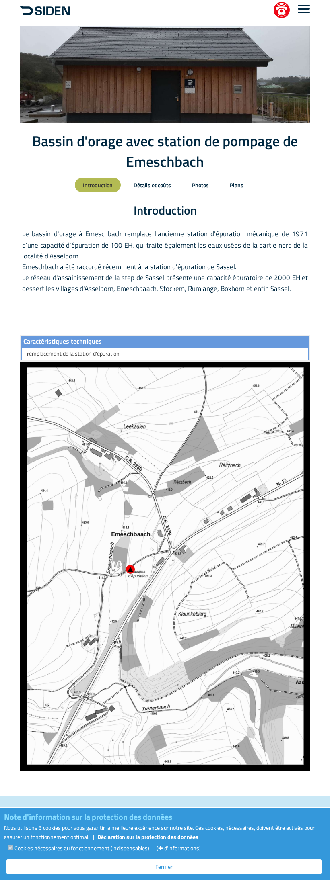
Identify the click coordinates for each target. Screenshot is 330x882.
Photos (200, 185)
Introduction (98, 185)
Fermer (164, 866)
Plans (236, 185)
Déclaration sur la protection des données (147, 837)
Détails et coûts (152, 185)
